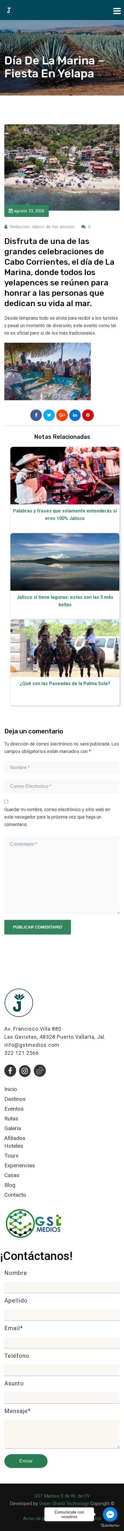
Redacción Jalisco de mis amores (42, 226)
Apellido (16, 1301)
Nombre (15, 1273)
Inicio (10, 1089)
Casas (11, 1175)
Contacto (15, 1194)
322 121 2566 (21, 1053)
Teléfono (16, 1356)
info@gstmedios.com (31, 1045)
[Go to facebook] (110, 1514)
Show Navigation (116, 10)
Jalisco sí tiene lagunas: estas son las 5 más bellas (65, 600)
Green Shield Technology (64, 1503)
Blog (9, 1185)
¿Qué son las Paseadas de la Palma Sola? (65, 683)
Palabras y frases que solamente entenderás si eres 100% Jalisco (65, 514)
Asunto (14, 1384)
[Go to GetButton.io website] (110, 1525)
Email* (13, 1328)
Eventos (14, 1108)
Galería (12, 1128)
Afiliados (14, 1138)
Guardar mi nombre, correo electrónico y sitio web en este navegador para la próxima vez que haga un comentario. (57, 817)
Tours (11, 1155)
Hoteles (13, 1146)
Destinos (15, 1099)
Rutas (11, 1118)
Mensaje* (17, 1411)
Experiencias (19, 1165)
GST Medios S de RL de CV (62, 1496)
